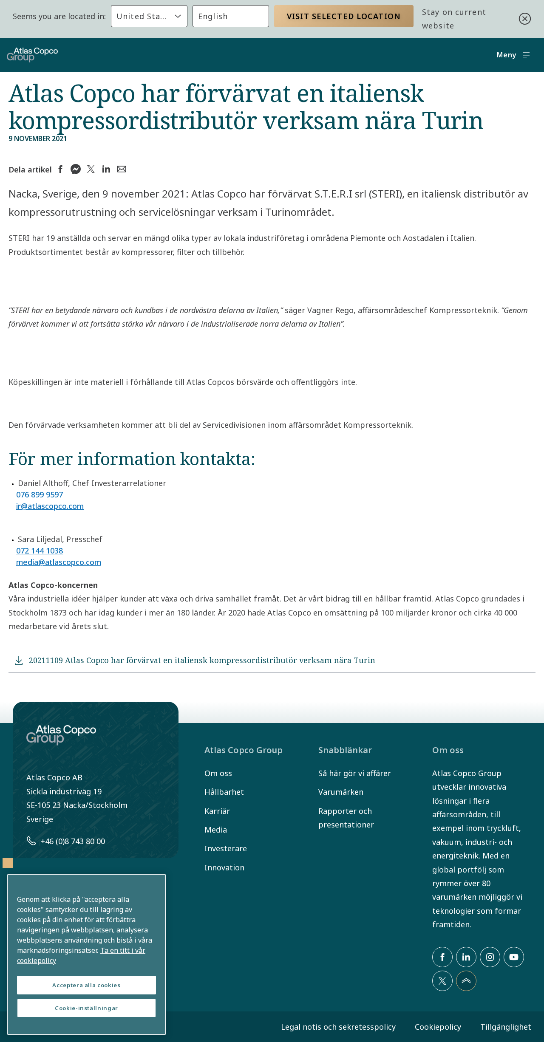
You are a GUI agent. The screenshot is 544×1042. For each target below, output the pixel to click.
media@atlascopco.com (58, 562)
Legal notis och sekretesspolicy (338, 1027)
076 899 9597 (39, 494)
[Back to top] (466, 981)
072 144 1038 (39, 550)
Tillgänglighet (505, 1027)
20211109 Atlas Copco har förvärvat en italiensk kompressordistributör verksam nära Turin (202, 660)
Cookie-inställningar (86, 1008)
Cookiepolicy (438, 1027)
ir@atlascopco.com (50, 506)
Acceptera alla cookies (86, 985)
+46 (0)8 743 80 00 (73, 841)
